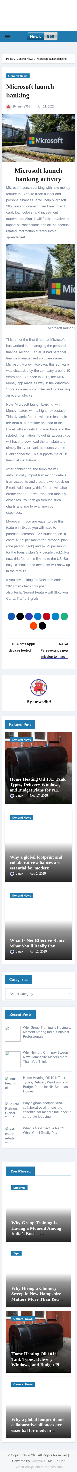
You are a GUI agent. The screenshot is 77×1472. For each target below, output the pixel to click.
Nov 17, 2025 (39, 795)
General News (18, 76)
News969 (38, 1461)
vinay (20, 795)
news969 (24, 106)
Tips (16, 1253)
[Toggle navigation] (7, 36)
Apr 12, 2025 (38, 951)
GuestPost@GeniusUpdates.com (38, 1467)
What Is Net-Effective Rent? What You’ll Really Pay (37, 943)
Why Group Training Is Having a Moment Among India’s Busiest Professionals (36, 1230)
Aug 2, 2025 (38, 873)
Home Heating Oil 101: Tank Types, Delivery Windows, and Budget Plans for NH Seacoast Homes (38, 787)
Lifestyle (19, 1187)
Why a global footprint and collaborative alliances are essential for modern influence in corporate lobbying (36, 867)
